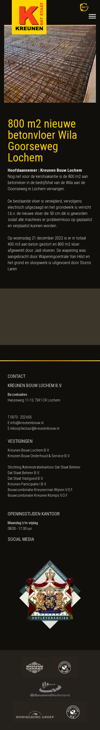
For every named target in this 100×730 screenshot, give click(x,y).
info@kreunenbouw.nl (27, 422)
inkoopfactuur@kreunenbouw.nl (34, 428)
